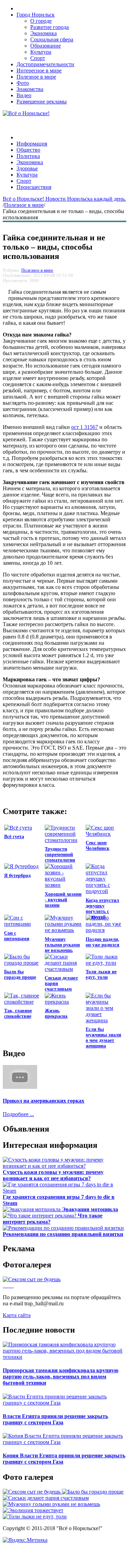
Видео (24, 95)
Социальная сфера (51, 39)
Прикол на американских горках (43, 1101)
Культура (40, 52)
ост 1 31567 (84, 427)
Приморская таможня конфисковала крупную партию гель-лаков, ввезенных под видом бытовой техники (60, 1376)
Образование (45, 46)
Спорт (37, 58)
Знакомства (30, 89)
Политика (28, 156)
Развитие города (49, 27)
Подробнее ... (18, 1114)
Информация (32, 144)
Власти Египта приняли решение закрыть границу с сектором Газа (55, 1419)
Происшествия (34, 187)
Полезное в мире (36, 77)
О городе (41, 21)
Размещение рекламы (42, 101)
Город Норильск (36, 15)
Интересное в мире (39, 70)
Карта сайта (17, 1315)
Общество (28, 150)
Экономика (43, 33)
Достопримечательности (45, 64)
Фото (23, 83)
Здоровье (27, 168)
